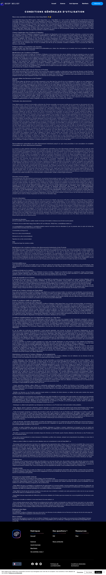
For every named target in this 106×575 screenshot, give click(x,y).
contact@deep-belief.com (64, 223)
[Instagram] (36, 564)
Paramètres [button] (80, 572)
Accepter (98, 572)
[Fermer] (104, 572)
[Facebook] (32, 564)
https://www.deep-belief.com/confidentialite (37, 48)
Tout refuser (89, 572)
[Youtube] (40, 564)
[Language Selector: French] (17, 564)
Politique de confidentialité (15, 573)
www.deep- (15, 21)
